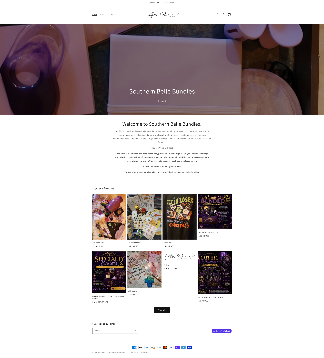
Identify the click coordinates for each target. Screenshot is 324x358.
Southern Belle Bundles (105, 352)
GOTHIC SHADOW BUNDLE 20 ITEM (210, 297)
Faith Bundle (132, 291)
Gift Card (166, 265)
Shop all (162, 101)
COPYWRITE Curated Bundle (208, 232)
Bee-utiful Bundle (133, 243)
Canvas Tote (167, 243)
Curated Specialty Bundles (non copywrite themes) (108, 297)
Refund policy (145, 352)
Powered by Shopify (119, 352)
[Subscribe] (135, 331)
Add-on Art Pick (98, 243)
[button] (218, 14)
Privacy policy (133, 352)
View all (162, 310)
